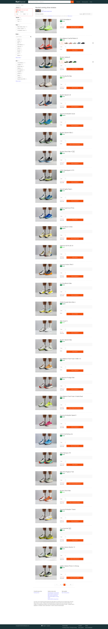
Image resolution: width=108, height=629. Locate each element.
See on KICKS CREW (74, 577)
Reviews (78, 1)
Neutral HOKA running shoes (53, 599)
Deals (91, 1)
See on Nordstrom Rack (75, 502)
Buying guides (85, 1)
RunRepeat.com (26, 625)
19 (70, 584)
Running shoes (18, 5)
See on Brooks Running (74, 144)
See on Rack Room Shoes (74, 408)
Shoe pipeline (81, 627)
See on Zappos (74, 370)
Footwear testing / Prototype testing (69, 627)
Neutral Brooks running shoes (53, 592)
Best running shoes (65, 592)
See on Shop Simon (75, 558)
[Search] (72, 2)
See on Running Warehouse (74, 483)
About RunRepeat (88, 627)
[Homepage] (21, 1)
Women (21, 11)
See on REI (74, 50)
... (58, 584)
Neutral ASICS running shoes (53, 594)
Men (18, 11)
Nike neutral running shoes (53, 595)
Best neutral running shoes (47, 11)
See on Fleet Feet (74, 27)
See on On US (75, 87)
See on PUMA (75, 313)
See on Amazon (74, 106)
